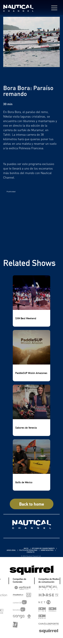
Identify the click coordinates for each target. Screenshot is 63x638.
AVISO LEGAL (11, 550)
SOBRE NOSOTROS (47, 550)
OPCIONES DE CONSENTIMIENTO (43, 548)
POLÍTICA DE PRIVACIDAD (28, 550)
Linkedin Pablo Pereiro (14, 548)
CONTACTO (30, 552)
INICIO (26, 548)
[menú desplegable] (54, 8)
